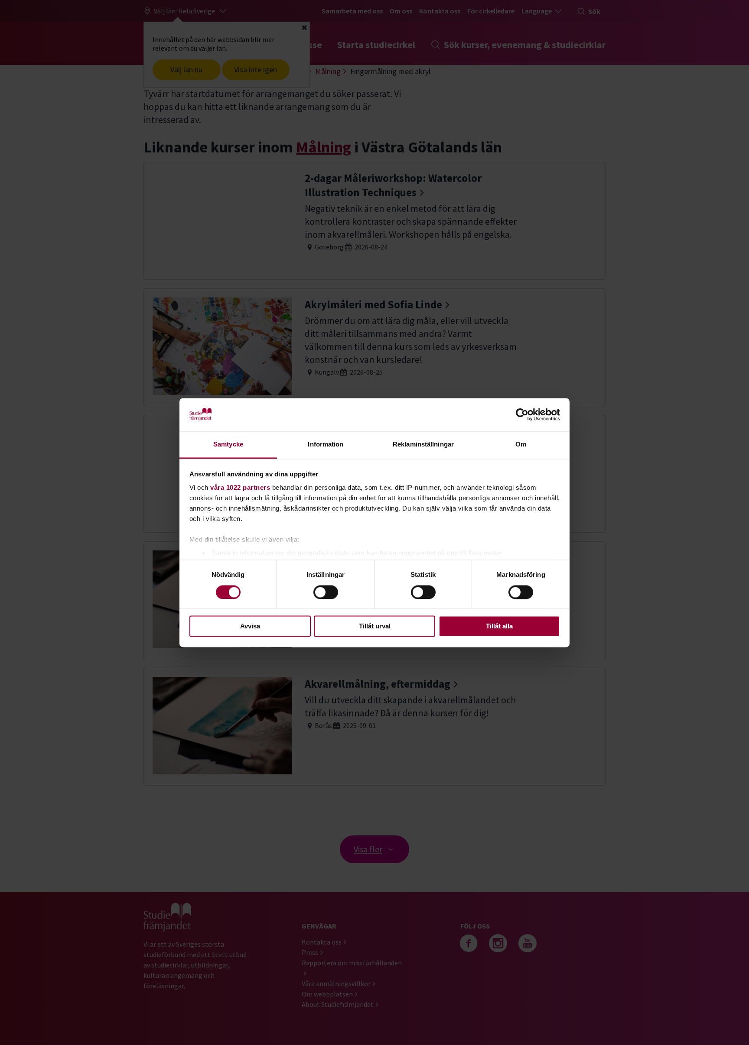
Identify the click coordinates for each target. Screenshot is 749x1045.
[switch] (325, 592)
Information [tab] (325, 444)
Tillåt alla (499, 626)
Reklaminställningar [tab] (423, 444)
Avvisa (250, 626)
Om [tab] (520, 444)
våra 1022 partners (240, 488)
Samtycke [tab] (228, 444)
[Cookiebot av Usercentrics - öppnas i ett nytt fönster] (522, 414)
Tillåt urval (375, 626)
